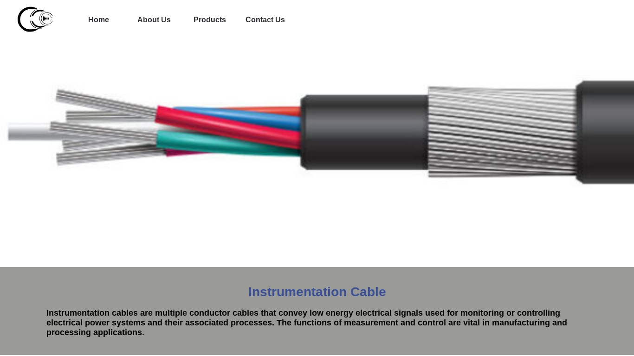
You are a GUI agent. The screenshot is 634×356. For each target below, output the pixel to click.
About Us (154, 20)
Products (210, 20)
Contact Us (265, 20)
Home (98, 20)
